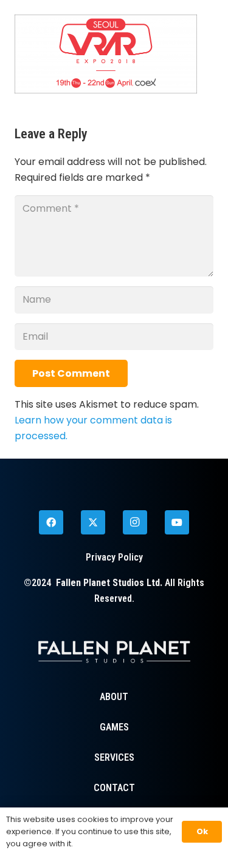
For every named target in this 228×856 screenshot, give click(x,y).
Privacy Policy (114, 557)
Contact (114, 788)
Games (114, 727)
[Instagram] (135, 522)
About (114, 697)
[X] (93, 522)
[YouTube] (177, 522)
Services (114, 757)
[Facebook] (51, 522)
